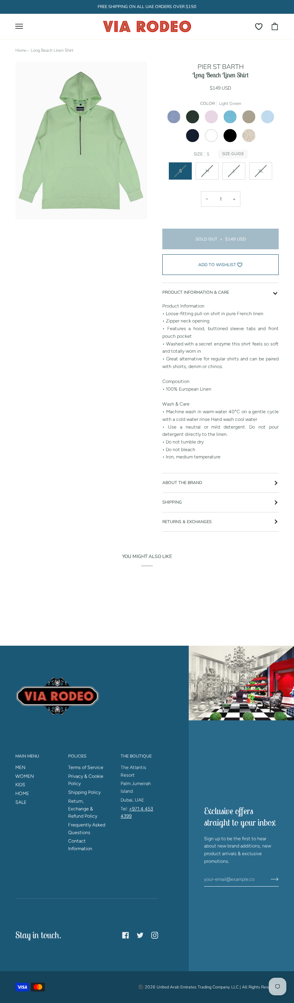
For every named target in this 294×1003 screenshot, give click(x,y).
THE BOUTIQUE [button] (136, 756)
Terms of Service (85, 767)
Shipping (172, 502)
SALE (20, 802)
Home (20, 50)
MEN (20, 767)
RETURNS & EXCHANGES (187, 522)
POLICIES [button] (77, 756)
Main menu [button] (27, 756)
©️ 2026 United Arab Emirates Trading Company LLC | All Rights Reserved (208, 987)
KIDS (20, 784)
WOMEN (24, 776)
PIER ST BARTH (221, 66)
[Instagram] (154, 935)
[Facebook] (125, 935)
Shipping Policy (84, 792)
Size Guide (233, 154)
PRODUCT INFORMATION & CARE (195, 292)
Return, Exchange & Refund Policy (82, 808)
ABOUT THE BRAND (182, 483)
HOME (22, 793)
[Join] (268, 879)
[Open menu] (23, 26)
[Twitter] (140, 935)
